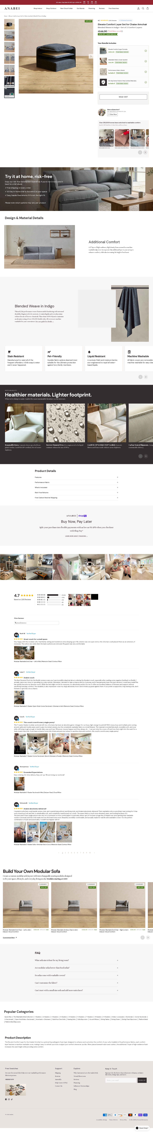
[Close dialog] (111, 547)
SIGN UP (57, 576)
